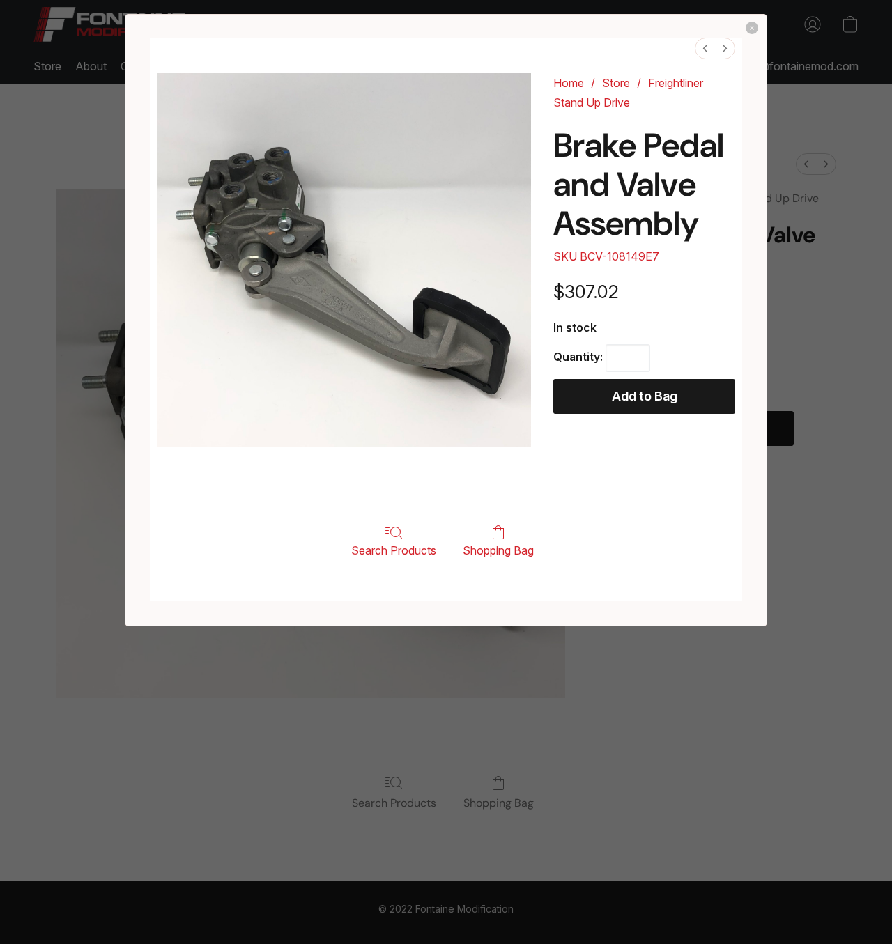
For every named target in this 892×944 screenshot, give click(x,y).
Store (616, 83)
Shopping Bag (498, 550)
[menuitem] (705, 48)
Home (568, 83)
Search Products (393, 550)
